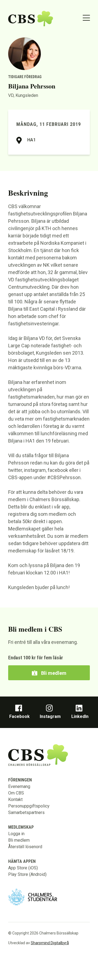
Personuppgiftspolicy (29, 806)
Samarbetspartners (26, 812)
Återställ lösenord (25, 846)
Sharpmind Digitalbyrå (50, 943)
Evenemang (19, 786)
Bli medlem (53, 673)
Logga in (16, 833)
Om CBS (16, 793)
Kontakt (15, 799)
